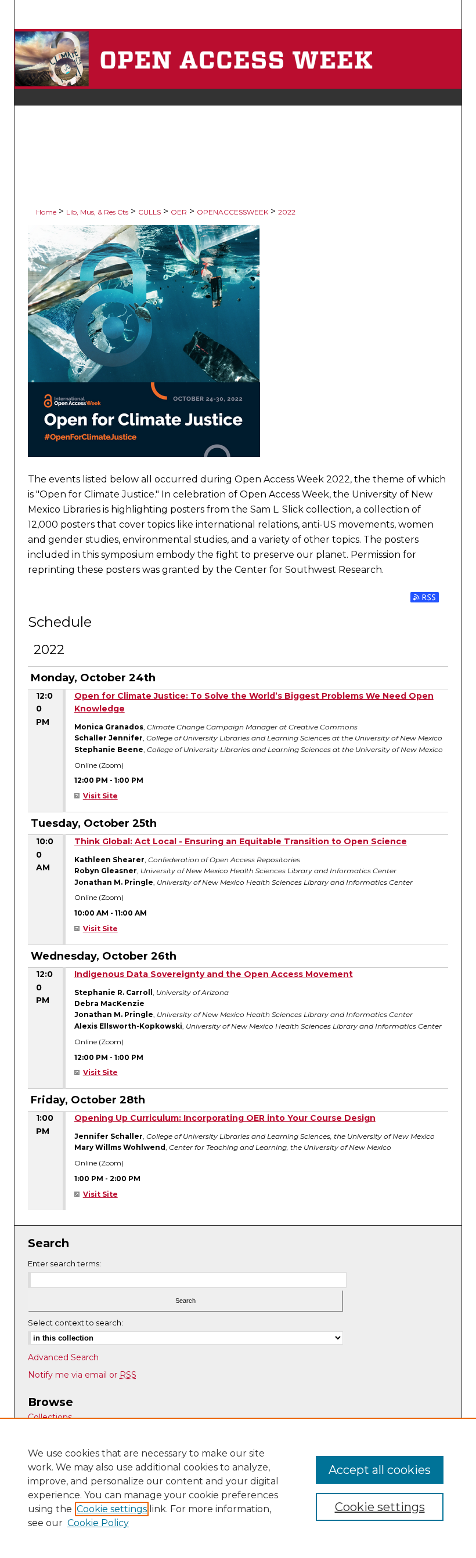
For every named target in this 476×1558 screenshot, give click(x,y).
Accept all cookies (380, 1470)
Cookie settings (112, 1509)
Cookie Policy (98, 1522)
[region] (238, 1488)
